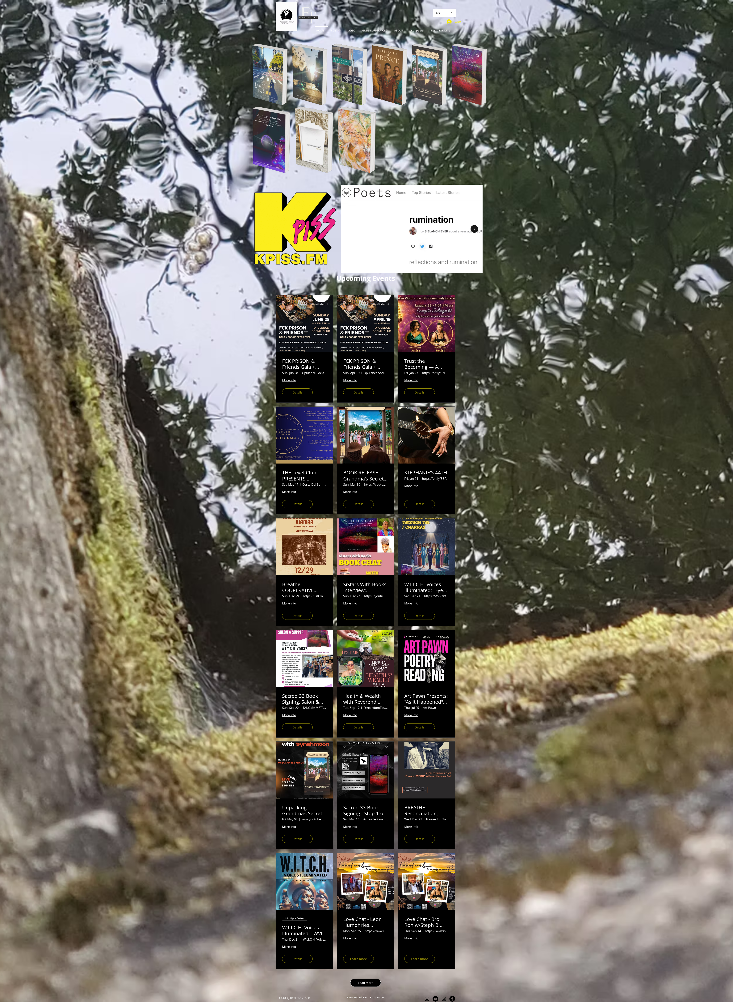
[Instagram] (427, 999)
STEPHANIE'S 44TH (425, 473)
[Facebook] (452, 999)
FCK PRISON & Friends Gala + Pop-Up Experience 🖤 (365, 364)
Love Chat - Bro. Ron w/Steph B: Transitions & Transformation (422, 922)
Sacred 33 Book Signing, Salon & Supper (300, 699)
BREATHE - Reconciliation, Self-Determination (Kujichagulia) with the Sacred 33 (426, 810)
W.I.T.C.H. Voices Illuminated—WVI (302, 930)
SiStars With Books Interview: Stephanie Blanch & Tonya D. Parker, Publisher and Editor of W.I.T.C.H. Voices (364, 587)
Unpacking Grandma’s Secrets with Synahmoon (303, 810)
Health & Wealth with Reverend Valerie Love (362, 699)
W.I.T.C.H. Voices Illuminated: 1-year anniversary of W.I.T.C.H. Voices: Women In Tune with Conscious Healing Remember (426, 587)
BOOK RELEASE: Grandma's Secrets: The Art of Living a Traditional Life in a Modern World (365, 475)
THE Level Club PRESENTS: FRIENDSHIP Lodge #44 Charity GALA (303, 475)
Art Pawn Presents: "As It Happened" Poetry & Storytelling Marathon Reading (426, 699)
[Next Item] (474, 229)
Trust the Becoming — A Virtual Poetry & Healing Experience (426, 364)
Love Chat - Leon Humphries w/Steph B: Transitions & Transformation (362, 922)
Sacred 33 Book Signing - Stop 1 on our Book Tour (364, 810)
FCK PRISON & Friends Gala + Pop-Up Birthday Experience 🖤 (301, 364)
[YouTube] (435, 999)
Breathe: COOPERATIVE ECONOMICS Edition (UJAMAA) (301, 587)
